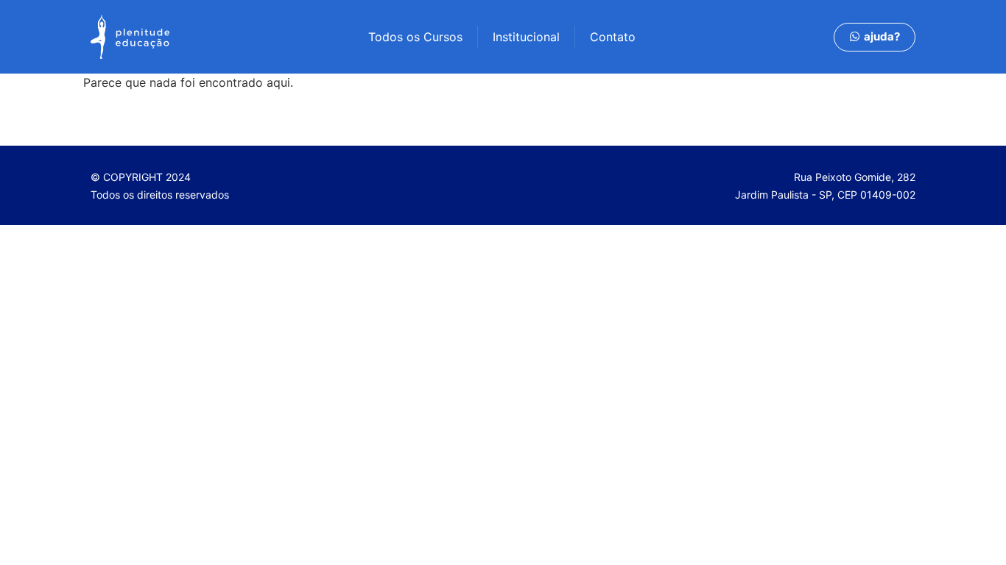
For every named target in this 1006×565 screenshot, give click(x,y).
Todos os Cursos (415, 36)
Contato (613, 36)
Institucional (526, 36)
